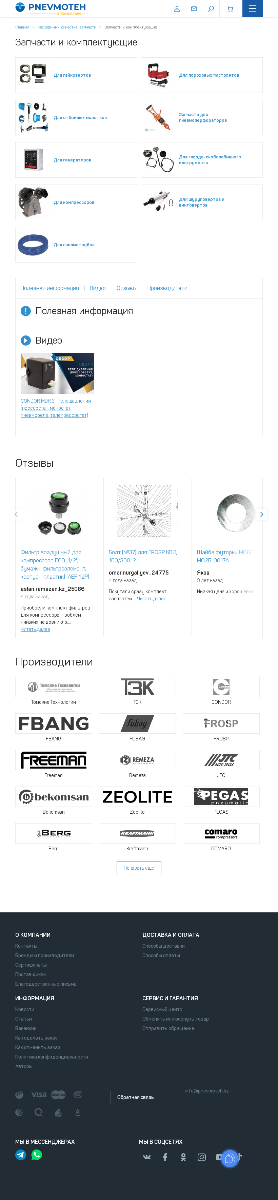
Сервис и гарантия (170, 998)
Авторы (24, 1066)
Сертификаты (31, 965)
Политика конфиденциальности (51, 1057)
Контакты (26, 946)
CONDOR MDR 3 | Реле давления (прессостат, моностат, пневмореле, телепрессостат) (56, 408)
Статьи (23, 1019)
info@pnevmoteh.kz (207, 1091)
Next (261, 514)
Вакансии (26, 1028)
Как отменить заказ (37, 1047)
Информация (34, 998)
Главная (22, 27)
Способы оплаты (161, 956)
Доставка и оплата (170, 935)
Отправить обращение (168, 1028)
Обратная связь (135, 1097)
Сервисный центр (162, 1009)
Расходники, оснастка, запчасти (67, 27)
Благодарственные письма (46, 984)
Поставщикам (30, 975)
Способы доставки (163, 946)
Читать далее (35, 629)
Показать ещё (139, 868)
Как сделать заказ (36, 1038)
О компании (33, 935)
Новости (24, 1009)
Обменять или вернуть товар (175, 1019)
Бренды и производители (44, 956)
